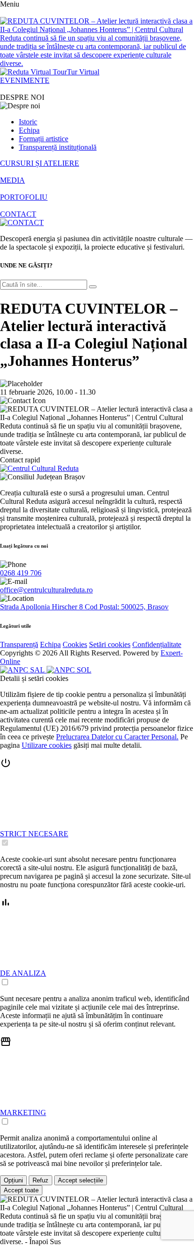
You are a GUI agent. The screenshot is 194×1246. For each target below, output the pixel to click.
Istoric (28, 122)
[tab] (97, 802)
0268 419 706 (20, 573)
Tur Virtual (83, 72)
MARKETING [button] (23, 1112)
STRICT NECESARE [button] (34, 834)
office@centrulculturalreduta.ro (46, 590)
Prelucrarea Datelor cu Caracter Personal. (117, 737)
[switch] (5, 843)
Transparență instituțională (58, 147)
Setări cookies (109, 644)
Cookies (75, 644)
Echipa (29, 130)
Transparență (19, 644)
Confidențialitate (156, 644)
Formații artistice (43, 139)
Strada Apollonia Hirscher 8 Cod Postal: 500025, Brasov (84, 607)
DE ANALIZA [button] (23, 973)
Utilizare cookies (47, 745)
